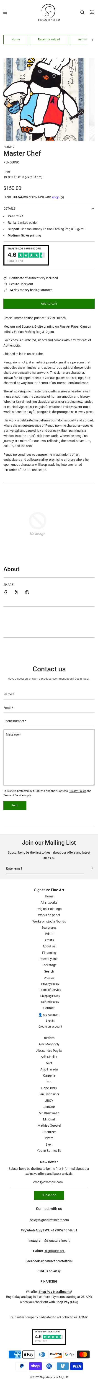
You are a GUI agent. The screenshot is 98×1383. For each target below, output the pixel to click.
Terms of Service (13, 795)
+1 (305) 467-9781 (63, 1230)
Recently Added (49, 39)
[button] (92, 39)
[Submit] (92, 868)
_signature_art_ (54, 1251)
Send (14, 805)
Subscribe (49, 1195)
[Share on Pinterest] (27, 593)
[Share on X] (16, 593)
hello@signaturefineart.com (49, 1220)
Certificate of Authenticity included (33, 278)
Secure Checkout (21, 284)
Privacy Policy (77, 791)
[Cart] (92, 12)
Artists (83, 39)
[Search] (82, 12)
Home (16, 39)
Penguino (11, 162)
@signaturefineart (57, 1240)
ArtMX (83, 1317)
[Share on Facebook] (6, 593)
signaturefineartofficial (56, 1261)
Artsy (57, 1271)
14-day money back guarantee (30, 290)
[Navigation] (5, 12)
